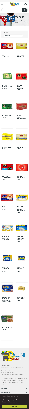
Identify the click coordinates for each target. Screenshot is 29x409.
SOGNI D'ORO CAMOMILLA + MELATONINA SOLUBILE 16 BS (6, 299)
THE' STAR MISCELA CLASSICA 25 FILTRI (20, 87)
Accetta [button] (14, 406)
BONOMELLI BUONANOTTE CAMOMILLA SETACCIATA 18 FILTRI (21, 209)
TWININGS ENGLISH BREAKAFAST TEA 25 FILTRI (21, 118)
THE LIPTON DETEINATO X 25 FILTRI (21, 147)
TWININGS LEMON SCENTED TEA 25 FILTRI (7, 147)
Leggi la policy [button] (13, 402)
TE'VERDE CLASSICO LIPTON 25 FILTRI (7, 87)
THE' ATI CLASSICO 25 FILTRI (5, 56)
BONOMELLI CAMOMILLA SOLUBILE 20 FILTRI (5, 269)
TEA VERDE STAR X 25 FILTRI (7, 116)
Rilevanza (13, 36)
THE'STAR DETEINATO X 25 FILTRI (6, 178)
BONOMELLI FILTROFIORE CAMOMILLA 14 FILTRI (21, 239)
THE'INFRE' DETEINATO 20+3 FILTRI (21, 178)
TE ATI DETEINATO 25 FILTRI (6, 208)
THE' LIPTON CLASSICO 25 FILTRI (20, 56)
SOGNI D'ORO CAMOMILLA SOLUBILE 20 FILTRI (20, 269)
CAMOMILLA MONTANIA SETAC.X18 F (5, 238)
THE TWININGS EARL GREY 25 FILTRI (21, 299)
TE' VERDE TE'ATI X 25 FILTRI (7, 328)
